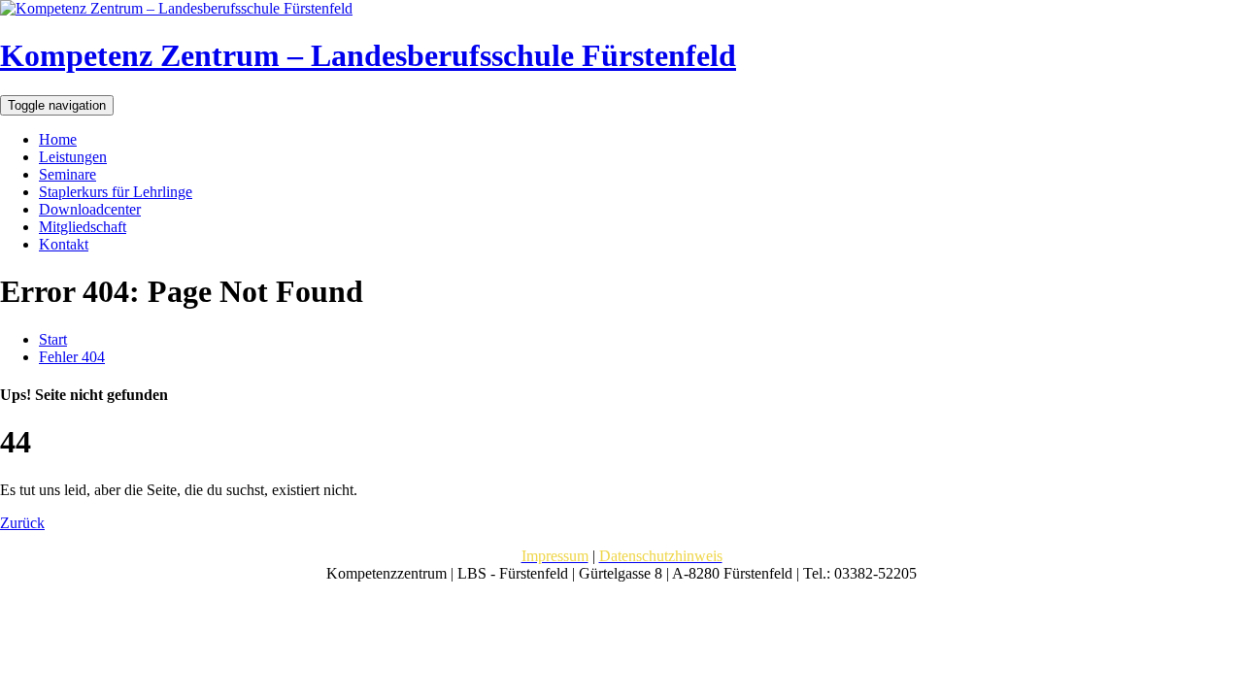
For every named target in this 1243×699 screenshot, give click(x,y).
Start (53, 339)
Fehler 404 (72, 357)
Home (58, 139)
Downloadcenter (90, 209)
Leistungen (73, 157)
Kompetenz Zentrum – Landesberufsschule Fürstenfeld (368, 55)
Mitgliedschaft (82, 226)
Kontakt (63, 244)
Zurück (22, 523)
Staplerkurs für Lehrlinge (115, 191)
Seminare (67, 174)
